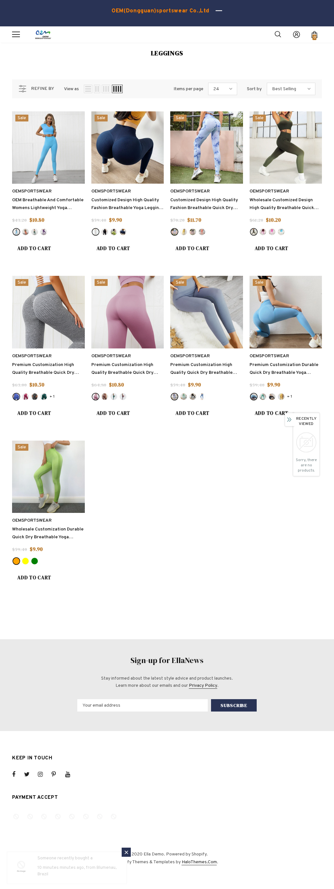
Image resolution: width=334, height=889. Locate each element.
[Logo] (43, 34)
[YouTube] (71, 774)
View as (71, 89)
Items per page (188, 89)
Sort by (254, 89)
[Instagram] (44, 774)
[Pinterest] (57, 774)
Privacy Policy (203, 685)
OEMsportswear (32, 191)
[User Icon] (296, 34)
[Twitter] (30, 774)
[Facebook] (18, 774)
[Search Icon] (278, 34)
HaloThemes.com (199, 862)
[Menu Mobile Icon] (16, 34)
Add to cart (34, 248)
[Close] (126, 852)
